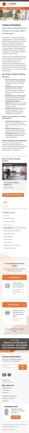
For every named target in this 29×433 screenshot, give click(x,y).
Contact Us (5, 401)
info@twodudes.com (7, 382)
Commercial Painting (9, 221)
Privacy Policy (11, 429)
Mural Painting (7, 242)
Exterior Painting (8, 236)
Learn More (15, 417)
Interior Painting (8, 239)
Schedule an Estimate (8, 398)
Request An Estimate (14, 8)
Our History (5, 392)
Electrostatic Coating (9, 233)
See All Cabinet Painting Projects (13, 195)
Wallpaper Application (9, 248)
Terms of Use (4, 429)
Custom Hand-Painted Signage (12, 230)
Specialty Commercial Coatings (12, 245)
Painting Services (9, 212)
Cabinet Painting (8, 228)
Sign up (22, 367)
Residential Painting (9, 218)
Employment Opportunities (9, 396)
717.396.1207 (5, 380)
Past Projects (6, 390)
